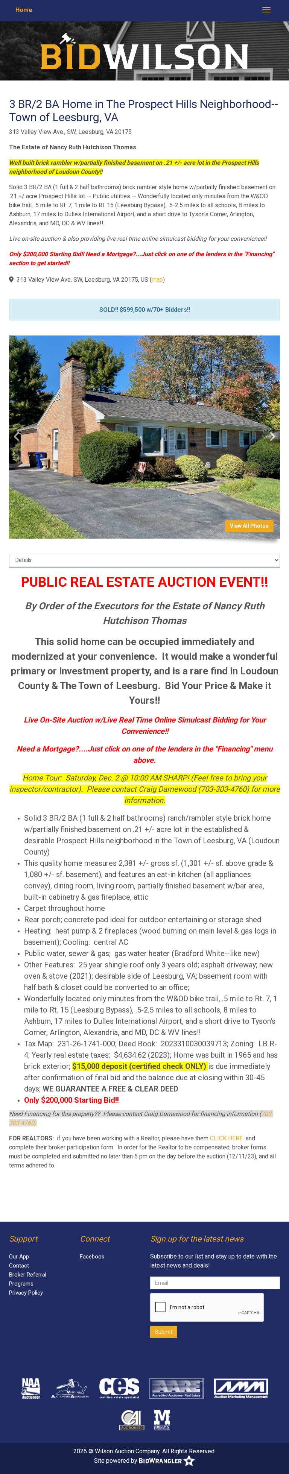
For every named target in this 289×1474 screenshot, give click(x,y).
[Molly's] (162, 1420)
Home (23, 10)
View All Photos (249, 526)
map (157, 279)
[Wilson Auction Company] (144, 50)
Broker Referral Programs (27, 1279)
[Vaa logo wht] (70, 1388)
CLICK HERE (226, 1138)
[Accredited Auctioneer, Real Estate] (176, 1388)
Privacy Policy (26, 1292)
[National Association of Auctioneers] (30, 1388)
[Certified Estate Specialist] (119, 1388)
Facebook (92, 1256)
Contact (19, 1265)
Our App (19, 1256)
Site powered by (116, 1460)
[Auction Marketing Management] (241, 1388)
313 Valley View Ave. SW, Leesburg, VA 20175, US (82, 279)
